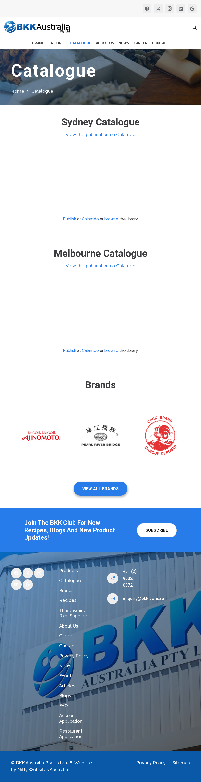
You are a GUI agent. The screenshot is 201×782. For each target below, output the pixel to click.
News (65, 665)
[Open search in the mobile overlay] (194, 27)
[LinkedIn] (180, 8)
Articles (67, 685)
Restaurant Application (70, 733)
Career (66, 635)
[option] (41, 436)
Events (66, 675)
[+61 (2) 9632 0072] (115, 578)
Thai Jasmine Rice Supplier (73, 613)
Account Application (70, 718)
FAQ (63, 705)
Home (17, 91)
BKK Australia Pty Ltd (38, 762)
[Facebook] (147, 8)
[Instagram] (169, 8)
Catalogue (70, 580)
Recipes (67, 600)
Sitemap (181, 762)
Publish (69, 219)
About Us (68, 626)
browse (111, 219)
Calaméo (90, 219)
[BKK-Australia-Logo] (37, 27)
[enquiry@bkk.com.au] (115, 598)
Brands (66, 590)
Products (68, 570)
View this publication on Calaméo (100, 134)
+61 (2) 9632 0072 (130, 578)
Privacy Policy (73, 655)
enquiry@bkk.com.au (143, 598)
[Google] (192, 8)
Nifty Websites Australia (42, 769)
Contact (67, 645)
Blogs (65, 695)
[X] (158, 8)
